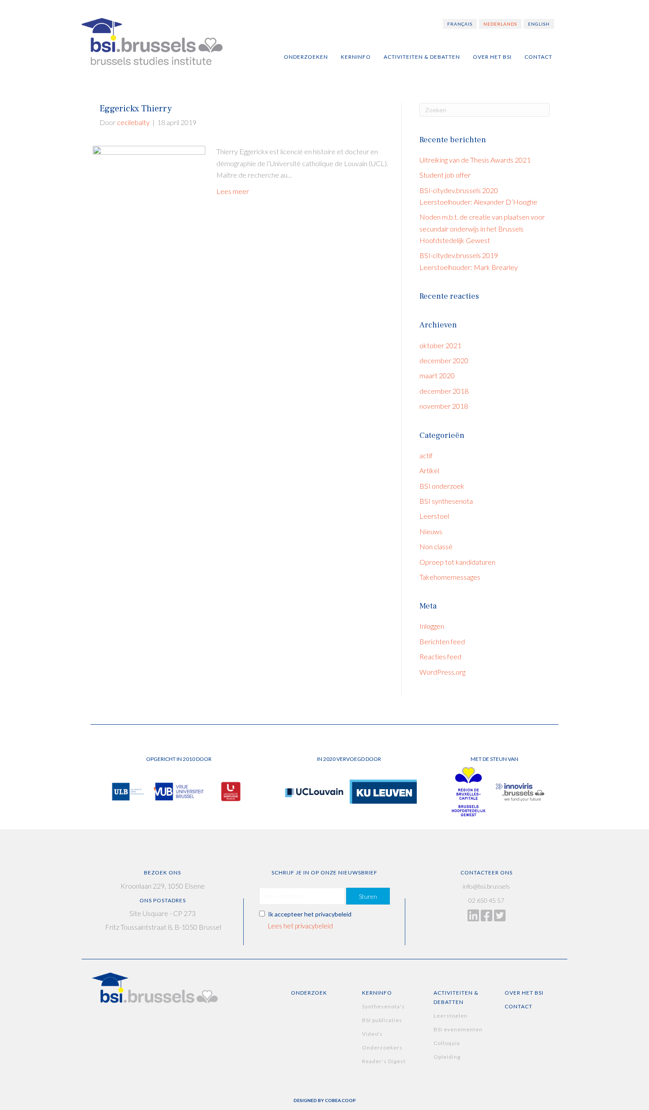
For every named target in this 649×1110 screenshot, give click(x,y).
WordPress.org (442, 672)
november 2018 (443, 406)
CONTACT (518, 1006)
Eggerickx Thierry (135, 108)
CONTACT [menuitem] (538, 56)
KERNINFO (377, 992)
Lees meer (232, 191)
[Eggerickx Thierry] (149, 217)
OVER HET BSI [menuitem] (492, 56)
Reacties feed (440, 656)
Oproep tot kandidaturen (457, 562)
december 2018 (443, 391)
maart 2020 (437, 375)
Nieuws (430, 531)
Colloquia (447, 1043)
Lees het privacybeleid (300, 926)
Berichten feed (442, 641)
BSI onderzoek (441, 486)
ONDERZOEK (309, 992)
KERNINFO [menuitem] (356, 56)
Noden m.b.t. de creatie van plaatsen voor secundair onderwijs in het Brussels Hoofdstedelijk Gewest (482, 228)
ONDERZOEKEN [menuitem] (306, 56)
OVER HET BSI (524, 992)
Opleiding (447, 1056)
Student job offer (445, 175)
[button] (368, 896)
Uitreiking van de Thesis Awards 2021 (475, 160)
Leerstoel (434, 516)
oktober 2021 (440, 345)
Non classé (436, 546)
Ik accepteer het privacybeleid (309, 914)
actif (426, 455)
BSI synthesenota (446, 501)
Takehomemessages (449, 577)
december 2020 (443, 360)
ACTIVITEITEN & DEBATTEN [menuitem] (422, 56)
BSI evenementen (458, 1029)
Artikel (429, 470)
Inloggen (431, 626)
